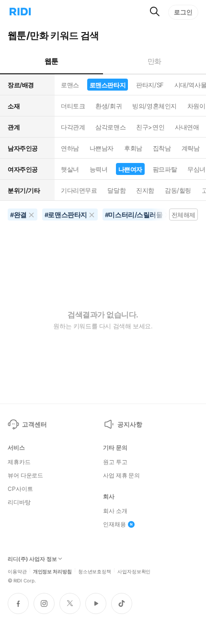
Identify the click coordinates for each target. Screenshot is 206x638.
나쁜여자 (130, 169)
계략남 (191, 148)
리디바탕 (19, 502)
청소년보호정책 (94, 570)
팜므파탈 (165, 169)
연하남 (70, 148)
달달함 (116, 190)
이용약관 (17, 570)
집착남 (162, 148)
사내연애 (187, 127)
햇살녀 (70, 169)
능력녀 (99, 169)
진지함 (145, 190)
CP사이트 (20, 489)
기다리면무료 (79, 190)
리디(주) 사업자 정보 (32, 559)
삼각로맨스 (110, 127)
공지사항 (129, 424)
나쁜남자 (102, 148)
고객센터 (34, 424)
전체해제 (183, 215)
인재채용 (114, 524)
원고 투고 (115, 462)
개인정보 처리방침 (52, 570)
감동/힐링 (178, 190)
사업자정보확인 (133, 570)
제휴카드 (19, 462)
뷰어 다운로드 (25, 475)
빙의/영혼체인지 (154, 106)
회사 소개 (115, 511)
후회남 (133, 148)
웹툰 (51, 61)
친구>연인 (150, 127)
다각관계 (73, 127)
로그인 (183, 12)
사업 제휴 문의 (121, 475)
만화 (154, 61)
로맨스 (70, 85)
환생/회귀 (108, 106)
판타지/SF (149, 85)
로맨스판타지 (108, 85)
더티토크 (73, 106)
